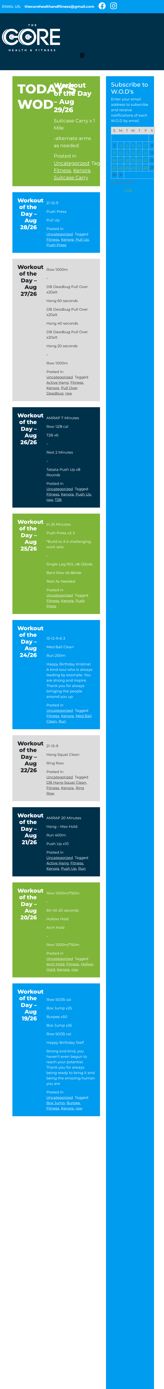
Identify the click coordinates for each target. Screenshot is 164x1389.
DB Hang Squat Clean (66, 782)
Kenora (81, 170)
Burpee (73, 1103)
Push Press (56, 245)
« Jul (128, 190)
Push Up (83, 494)
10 (121, 153)
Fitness (62, 170)
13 (139, 153)
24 (121, 167)
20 (139, 160)
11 (127, 153)
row (68, 393)
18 (127, 160)
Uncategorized (71, 163)
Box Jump (55, 1103)
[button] (82, 55)
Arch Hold (55, 964)
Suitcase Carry (71, 177)
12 (133, 153)
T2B (58, 500)
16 (114, 160)
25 (127, 167)
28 (146, 167)
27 (139, 167)
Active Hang (57, 382)
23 (114, 167)
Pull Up (82, 239)
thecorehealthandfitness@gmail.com (59, 6)
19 (133, 160)
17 (121, 160)
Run (62, 721)
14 (146, 153)
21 (145, 160)
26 (133, 167)
